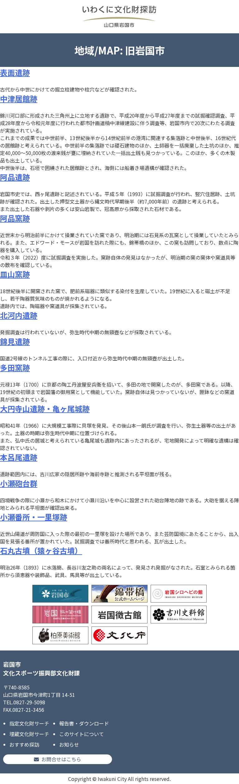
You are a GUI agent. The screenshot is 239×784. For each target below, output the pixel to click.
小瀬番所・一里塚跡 (33, 516)
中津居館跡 (18, 98)
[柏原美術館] (60, 635)
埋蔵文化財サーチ (29, 734)
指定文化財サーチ (29, 723)
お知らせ (69, 744)
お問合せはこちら (61, 759)
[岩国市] (60, 594)
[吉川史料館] (179, 614)
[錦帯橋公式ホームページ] (119, 594)
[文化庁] (119, 635)
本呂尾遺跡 (18, 457)
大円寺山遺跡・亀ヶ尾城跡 (45, 408)
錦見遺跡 (15, 341)
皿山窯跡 (15, 274)
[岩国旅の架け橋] (60, 614)
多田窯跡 (15, 367)
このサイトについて (81, 734)
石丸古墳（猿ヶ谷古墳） (41, 550)
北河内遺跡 (18, 315)
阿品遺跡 (15, 176)
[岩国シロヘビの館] (179, 594)
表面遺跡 (15, 72)
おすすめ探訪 (24, 744)
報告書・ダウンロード (84, 723)
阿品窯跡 (15, 218)
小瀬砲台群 (18, 483)
